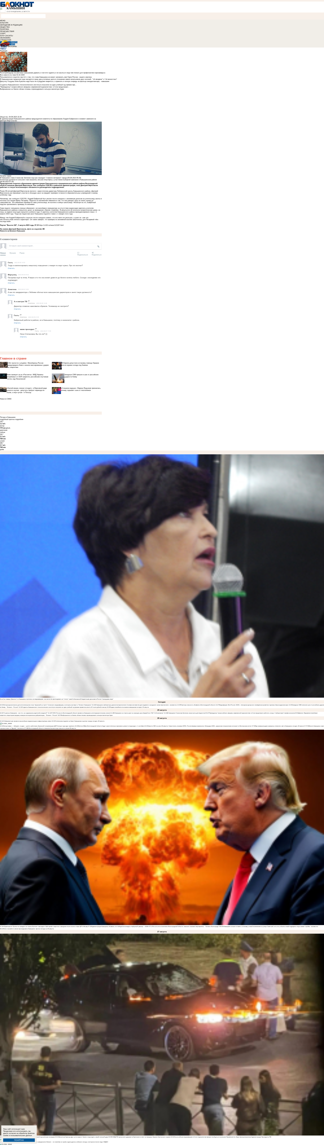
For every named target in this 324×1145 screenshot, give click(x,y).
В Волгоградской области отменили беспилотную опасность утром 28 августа (52, 728)
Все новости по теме (8, 75)
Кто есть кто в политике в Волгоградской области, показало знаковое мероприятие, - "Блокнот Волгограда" (186, 926)
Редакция (3, 51)
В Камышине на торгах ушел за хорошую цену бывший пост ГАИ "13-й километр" (139, 713)
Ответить (11, 268)
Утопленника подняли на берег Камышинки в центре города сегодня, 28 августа (79, 721)
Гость (37, 331)
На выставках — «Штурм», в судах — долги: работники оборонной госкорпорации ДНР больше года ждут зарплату (38, 726)
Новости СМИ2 (5, 399)
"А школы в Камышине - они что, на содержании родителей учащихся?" (25, 713)
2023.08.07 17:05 (45, 331)
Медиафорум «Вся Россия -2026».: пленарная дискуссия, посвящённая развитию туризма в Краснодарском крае (253, 705)
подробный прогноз (7, 419)
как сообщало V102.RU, (18, 199)
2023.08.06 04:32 (23, 275)
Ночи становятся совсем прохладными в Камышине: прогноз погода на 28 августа (28, 928)
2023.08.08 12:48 (41, 303)
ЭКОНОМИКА (5, 38)
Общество (4, 117)
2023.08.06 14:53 (19, 262)
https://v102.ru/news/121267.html (51, 225)
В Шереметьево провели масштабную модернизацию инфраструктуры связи (27, 721)
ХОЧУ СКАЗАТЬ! (6, 36)
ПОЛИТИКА (4, 29)
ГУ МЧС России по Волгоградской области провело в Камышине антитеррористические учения (80, 713)
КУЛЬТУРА (4, 23)
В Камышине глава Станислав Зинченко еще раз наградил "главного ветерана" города (33, 178)
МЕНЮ (2, 21)
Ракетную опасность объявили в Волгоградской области (198, 705)
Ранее (22, 253)
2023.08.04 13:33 (23, 289)
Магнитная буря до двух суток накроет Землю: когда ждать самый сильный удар (83, 1137)
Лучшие (12, 253)
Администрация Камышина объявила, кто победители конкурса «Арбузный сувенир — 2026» (120, 926)
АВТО (13, 44)
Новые (3, 253)
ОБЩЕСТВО (5, 27)
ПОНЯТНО (19, 1140)
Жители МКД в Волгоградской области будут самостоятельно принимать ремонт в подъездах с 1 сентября (111, 726)
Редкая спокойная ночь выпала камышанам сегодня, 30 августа (129, 707)
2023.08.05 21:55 (33, 317)
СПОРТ (3, 34)
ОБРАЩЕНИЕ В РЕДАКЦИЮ (11, 25)
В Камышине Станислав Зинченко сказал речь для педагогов (186, 713)
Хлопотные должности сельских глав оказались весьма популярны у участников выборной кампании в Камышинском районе (48, 180)
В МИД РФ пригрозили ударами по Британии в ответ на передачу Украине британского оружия (141, 1137)
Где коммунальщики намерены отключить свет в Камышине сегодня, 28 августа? (280, 726)
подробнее (19, 419)
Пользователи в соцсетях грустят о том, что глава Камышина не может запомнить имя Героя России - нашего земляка (46, 77)
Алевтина (31, 303)
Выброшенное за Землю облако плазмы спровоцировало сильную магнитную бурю (87, 715)
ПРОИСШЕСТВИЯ (7, 31)
